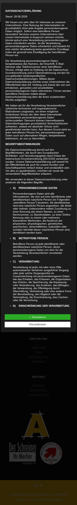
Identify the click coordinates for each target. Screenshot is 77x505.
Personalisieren (37, 324)
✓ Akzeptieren (37, 317)
